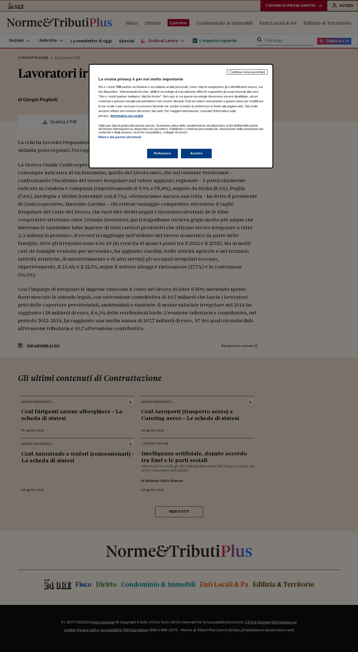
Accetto (196, 153)
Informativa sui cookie (126, 115)
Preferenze (162, 153)
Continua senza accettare (247, 72)
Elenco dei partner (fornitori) (119, 137)
